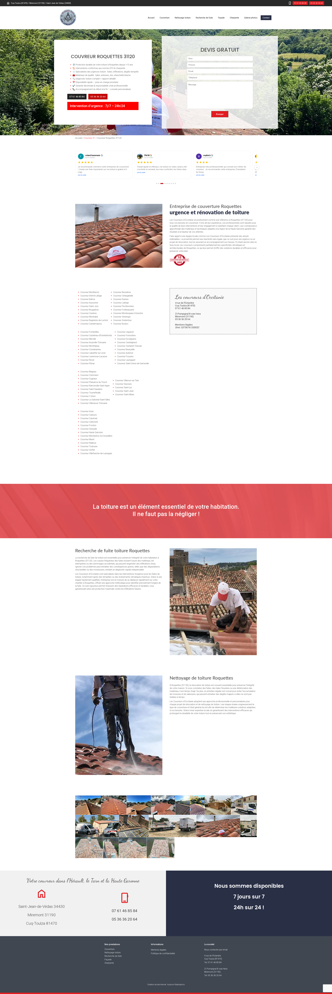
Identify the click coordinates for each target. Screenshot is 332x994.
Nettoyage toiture (183, 17)
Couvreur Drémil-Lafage (91, 295)
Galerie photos (250, 17)
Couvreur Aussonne (89, 302)
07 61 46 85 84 (300, 3)
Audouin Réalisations (166, 984)
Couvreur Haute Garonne (91, 432)
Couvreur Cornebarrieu (90, 349)
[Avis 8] (173, 183)
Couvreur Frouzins (125, 356)
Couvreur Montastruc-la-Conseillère (96, 436)
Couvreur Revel (87, 360)
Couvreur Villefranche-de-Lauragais (96, 453)
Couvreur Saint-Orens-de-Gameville (133, 363)
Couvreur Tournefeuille (90, 392)
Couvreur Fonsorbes (126, 335)
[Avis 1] (156, 183)
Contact (266, 17)
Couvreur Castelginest (127, 342)
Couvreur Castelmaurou (91, 324)
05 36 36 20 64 (316, 3)
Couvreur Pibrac (87, 363)
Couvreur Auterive (125, 353)
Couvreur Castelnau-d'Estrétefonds (96, 335)
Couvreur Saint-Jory (89, 306)
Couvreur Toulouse (88, 446)
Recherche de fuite (204, 17)
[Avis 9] (175, 183)
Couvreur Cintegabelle (123, 295)
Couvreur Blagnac (88, 371)
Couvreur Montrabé (89, 316)
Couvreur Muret (87, 439)
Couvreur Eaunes (121, 299)
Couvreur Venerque (122, 316)
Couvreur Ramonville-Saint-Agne (95, 385)
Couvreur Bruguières (89, 309)
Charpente (234, 17)
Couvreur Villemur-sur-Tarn (127, 380)
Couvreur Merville (88, 339)
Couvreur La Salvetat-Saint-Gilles (95, 399)
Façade (221, 17)
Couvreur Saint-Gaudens (91, 389)
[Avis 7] (171, 183)
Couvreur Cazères (88, 313)
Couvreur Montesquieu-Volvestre (128, 313)
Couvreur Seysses (123, 384)
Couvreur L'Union (88, 396)
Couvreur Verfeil (87, 450)
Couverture (165, 17)
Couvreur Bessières (122, 292)
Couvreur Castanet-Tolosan (129, 346)
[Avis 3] (160, 183)
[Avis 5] (167, 183)
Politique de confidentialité (163, 953)
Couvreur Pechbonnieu (123, 306)
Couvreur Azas (87, 411)
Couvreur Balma (87, 299)
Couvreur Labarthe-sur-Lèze (93, 353)
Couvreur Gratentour (122, 320)
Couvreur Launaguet (126, 360)
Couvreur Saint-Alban (124, 394)
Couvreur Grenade (88, 429)
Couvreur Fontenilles (89, 332)
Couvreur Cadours (88, 415)
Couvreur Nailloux (88, 443)
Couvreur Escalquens (126, 339)
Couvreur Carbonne (89, 422)
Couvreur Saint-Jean (124, 391)
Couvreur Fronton (88, 425)
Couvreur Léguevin (125, 332)
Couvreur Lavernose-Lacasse (93, 356)
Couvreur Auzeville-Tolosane (93, 342)
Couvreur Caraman (88, 418)
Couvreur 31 (89, 138)
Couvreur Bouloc (120, 324)
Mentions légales (184, 324)
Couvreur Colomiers (89, 375)
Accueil (151, 17)
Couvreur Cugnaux (88, 378)
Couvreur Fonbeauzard (123, 309)
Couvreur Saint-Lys (123, 387)
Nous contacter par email (215, 949)
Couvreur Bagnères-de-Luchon (94, 320)
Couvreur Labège (121, 302)
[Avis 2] (158, 183)
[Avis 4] (163, 183)
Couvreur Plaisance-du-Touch (93, 382)
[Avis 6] (169, 183)
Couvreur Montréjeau (89, 346)
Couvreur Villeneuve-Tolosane (93, 403)
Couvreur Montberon (89, 292)
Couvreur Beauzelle (126, 349)
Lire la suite (82, 172)
